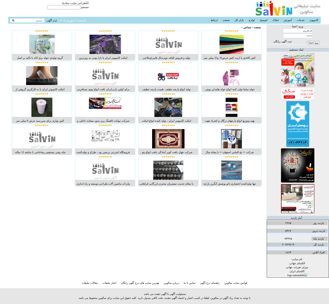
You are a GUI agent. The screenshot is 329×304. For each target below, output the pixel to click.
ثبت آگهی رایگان (282, 41)
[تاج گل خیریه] (298, 181)
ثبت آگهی (51, 20)
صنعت (257, 27)
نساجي (247, 27)
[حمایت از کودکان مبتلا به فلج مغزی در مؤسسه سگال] (298, 98)
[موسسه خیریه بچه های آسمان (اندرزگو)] (297, 146)
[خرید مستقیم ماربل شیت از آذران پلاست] (298, 212)
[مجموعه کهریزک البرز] (298, 85)
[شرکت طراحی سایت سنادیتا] (75, 3)
